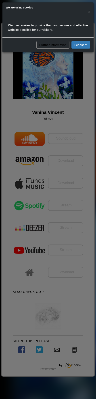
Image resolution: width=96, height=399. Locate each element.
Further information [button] (53, 45)
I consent (80, 45)
